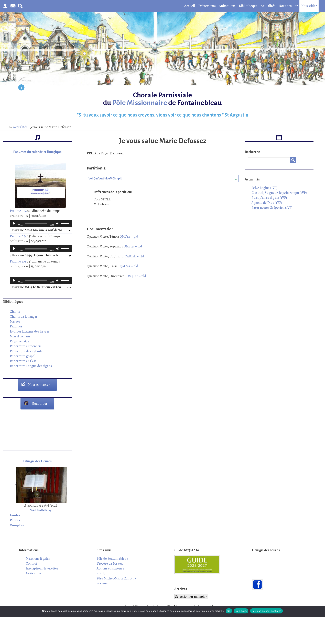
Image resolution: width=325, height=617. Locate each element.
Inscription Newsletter (42, 568)
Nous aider (309, 5)
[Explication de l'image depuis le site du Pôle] (21, 88)
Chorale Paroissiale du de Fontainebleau (162, 99)
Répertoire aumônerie (26, 346)
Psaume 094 (18, 236)
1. (37, 230)
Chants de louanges (24, 316)
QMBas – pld (128, 266)
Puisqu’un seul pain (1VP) (269, 197)
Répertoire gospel (22, 356)
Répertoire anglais (23, 361)
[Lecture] (14, 223)
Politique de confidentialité (266, 611)
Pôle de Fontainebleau (112, 558)
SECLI (101, 573)
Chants (15, 311)
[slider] (65, 223)
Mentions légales (38, 558)
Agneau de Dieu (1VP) (267, 202)
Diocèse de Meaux (110, 563)
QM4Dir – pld (136, 276)
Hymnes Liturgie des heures (30, 331)
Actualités (268, 5)
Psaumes (16, 326)
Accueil (189, 5)
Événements (207, 5)
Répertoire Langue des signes (31, 365)
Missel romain (20, 336)
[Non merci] (320, 611)
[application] (41, 223)
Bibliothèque (248, 5)
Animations (227, 5)
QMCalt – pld (134, 256)
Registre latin (19, 341)
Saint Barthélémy (40, 510)
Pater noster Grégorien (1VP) (272, 207)
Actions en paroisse (110, 568)
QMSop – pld (133, 246)
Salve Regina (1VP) (264, 187)
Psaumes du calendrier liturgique (37, 152)
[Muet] (58, 223)
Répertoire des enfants (26, 351)
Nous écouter (288, 5)
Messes (15, 321)
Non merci (241, 611)
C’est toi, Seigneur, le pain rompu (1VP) (279, 192)
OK (229, 611)
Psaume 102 (18, 261)
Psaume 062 (18, 210)
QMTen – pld (128, 236)
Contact (31, 563)
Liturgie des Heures (37, 461)
